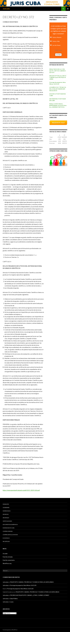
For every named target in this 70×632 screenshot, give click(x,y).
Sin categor (6, 541)
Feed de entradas (8, 557)
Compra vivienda (7, 531)
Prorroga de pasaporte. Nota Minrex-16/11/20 (57, 83)
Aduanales (6, 517)
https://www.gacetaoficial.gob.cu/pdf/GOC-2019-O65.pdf (21, 490)
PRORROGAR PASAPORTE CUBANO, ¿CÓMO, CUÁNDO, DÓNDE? (29, 595)
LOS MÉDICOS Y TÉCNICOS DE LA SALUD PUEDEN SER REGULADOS (57, 88)
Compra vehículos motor (10, 534)
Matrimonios (6, 511)
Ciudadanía (6, 507)
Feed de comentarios (9, 560)
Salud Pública (14, 598)
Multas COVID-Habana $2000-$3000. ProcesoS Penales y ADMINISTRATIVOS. (58, 105)
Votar (58, 54)
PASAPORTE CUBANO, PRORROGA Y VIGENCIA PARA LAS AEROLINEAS (32, 582)
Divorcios (5, 514)
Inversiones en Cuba (8, 528)
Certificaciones (7, 521)
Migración (6, 504)
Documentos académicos (10, 524)
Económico (6, 538)
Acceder (5, 553)
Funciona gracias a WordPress (10, 629)
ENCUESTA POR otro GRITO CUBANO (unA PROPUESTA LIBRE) (57, 77)
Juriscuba (6, 9)
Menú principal (68, 9)
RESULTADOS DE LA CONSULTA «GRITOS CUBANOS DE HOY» (57, 70)
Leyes (11, 602)
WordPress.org (7, 563)
